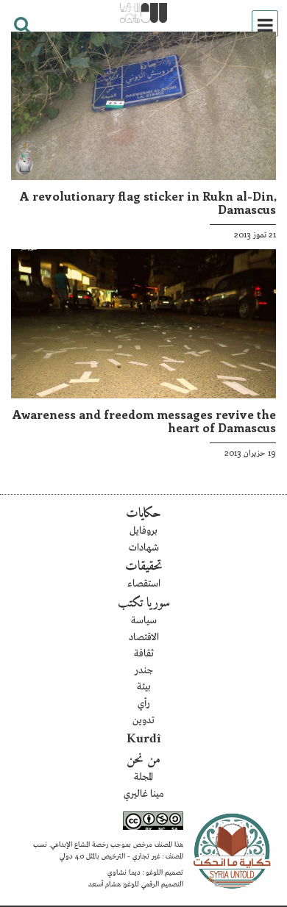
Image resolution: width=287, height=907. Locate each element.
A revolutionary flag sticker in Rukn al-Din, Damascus (148, 202)
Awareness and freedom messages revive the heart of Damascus (144, 420)
